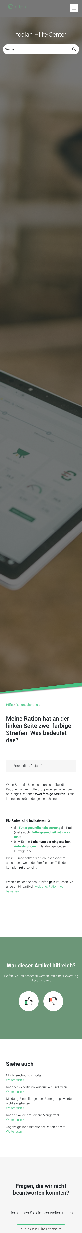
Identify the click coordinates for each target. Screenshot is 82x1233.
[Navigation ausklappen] (74, 8)
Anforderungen (25, 846)
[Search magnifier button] (74, 49)
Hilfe (9, 705)
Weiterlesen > (15, 1080)
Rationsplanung (27, 705)
